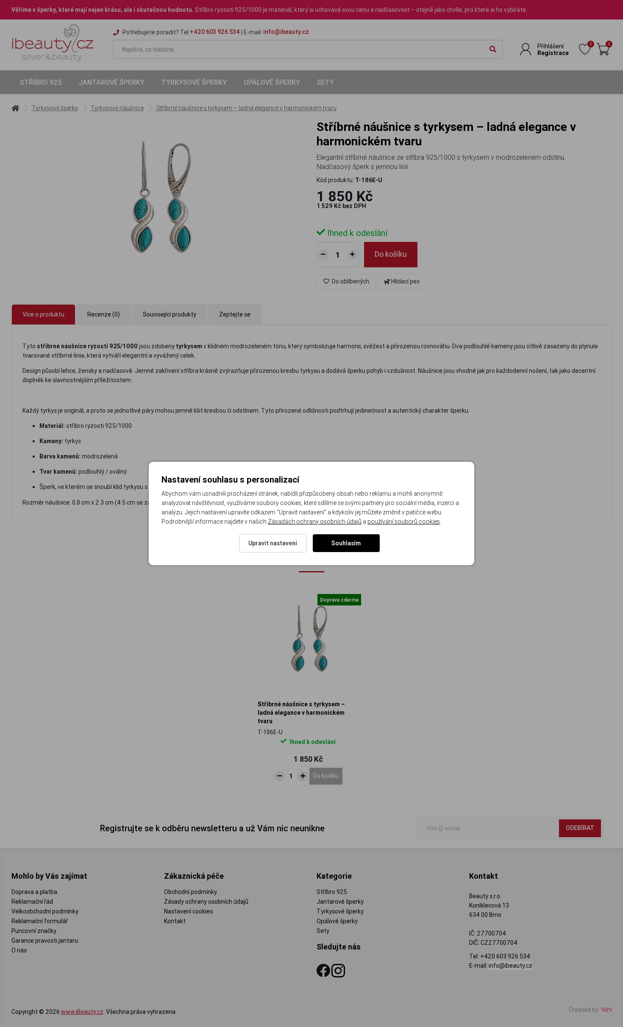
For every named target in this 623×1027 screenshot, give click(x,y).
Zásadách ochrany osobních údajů (315, 521)
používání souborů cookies (403, 521)
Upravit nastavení (272, 543)
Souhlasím (346, 543)
